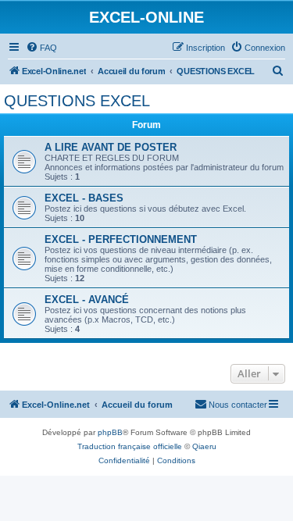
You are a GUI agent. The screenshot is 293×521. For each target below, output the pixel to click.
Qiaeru (204, 446)
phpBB (110, 432)
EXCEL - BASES (84, 198)
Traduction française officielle (129, 446)
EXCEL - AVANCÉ (87, 299)
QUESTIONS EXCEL (77, 100)
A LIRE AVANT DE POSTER (111, 147)
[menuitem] (41, 47)
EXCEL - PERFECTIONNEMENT (121, 239)
